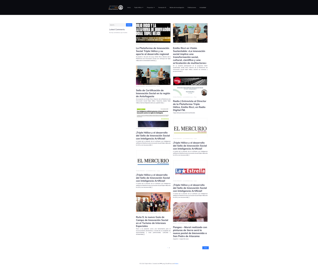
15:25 (155, 44)
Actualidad (202, 7)
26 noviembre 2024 (151, 86)
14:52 (195, 180)
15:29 (158, 86)
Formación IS (162, 7)
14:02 (193, 44)
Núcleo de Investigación (177, 7)
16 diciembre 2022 (182, 223)
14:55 (158, 170)
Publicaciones (192, 7)
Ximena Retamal (140, 44)
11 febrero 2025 (187, 44)
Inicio (129, 7)
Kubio (176, 263)
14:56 (195, 138)
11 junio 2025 (149, 44)
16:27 (158, 128)
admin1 (175, 223)
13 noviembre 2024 (188, 97)
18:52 (195, 97)
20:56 (159, 213)
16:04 (190, 223)
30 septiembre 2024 (151, 213)
